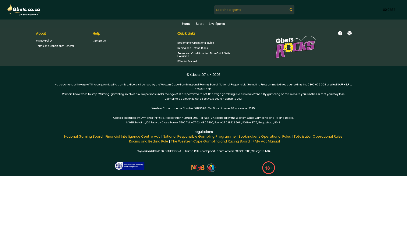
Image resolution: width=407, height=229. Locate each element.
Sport (200, 23)
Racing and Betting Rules (192, 48)
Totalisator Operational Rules (318, 136)
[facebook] (340, 33)
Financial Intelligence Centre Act (132, 136)
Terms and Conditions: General (55, 46)
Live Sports (217, 23)
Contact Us (99, 40)
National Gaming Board (83, 136)
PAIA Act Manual (187, 61)
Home (186, 23)
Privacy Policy (44, 40)
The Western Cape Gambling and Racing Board (210, 141)
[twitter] (349, 33)
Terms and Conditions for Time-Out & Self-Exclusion (203, 54)
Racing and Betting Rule (148, 141)
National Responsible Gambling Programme (199, 136)
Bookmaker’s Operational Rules (264, 136)
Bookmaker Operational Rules (195, 42)
